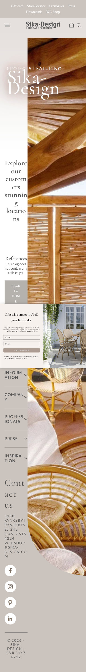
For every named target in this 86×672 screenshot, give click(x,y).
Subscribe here (21, 350)
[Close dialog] (83, 306)
